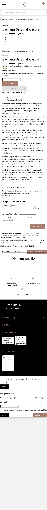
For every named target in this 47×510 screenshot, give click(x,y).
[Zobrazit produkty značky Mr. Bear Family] (23, 405)
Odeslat (38, 415)
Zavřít (5, 387)
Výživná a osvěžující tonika (31, 236)
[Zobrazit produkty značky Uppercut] (23, 505)
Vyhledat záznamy (44, 12)
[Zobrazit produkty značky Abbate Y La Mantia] (23, 268)
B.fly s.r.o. (23, 4)
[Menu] (4, 4)
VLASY (11, 19)
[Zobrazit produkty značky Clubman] (23, 296)
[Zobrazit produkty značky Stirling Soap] (23, 478)
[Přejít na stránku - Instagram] (43, 307)
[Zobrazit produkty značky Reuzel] (23, 460)
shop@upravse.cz (13, 308)
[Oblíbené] (36, 4)
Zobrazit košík (35, 252)
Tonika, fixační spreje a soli (11, 236)
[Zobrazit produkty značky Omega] (23, 432)
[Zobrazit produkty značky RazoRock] (23, 450)
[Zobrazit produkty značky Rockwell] (23, 469)
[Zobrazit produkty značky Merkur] (23, 378)
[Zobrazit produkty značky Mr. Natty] (23, 414)
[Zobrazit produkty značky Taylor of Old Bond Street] (23, 496)
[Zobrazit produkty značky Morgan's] (23, 396)
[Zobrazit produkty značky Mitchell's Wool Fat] (23, 387)
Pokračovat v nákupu (11, 252)
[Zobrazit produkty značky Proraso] (23, 441)
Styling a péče (20, 19)
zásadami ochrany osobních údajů (36, 410)
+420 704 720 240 (13, 305)
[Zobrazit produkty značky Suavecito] (23, 487)
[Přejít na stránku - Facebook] (39, 307)
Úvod (4, 19)
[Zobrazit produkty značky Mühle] (23, 423)
